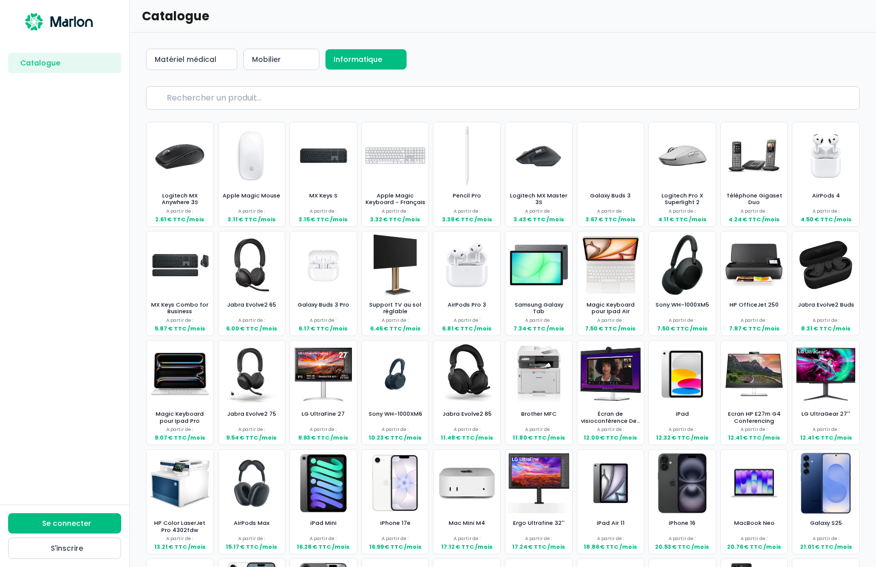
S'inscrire (67, 548)
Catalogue (40, 63)
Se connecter (66, 523)
